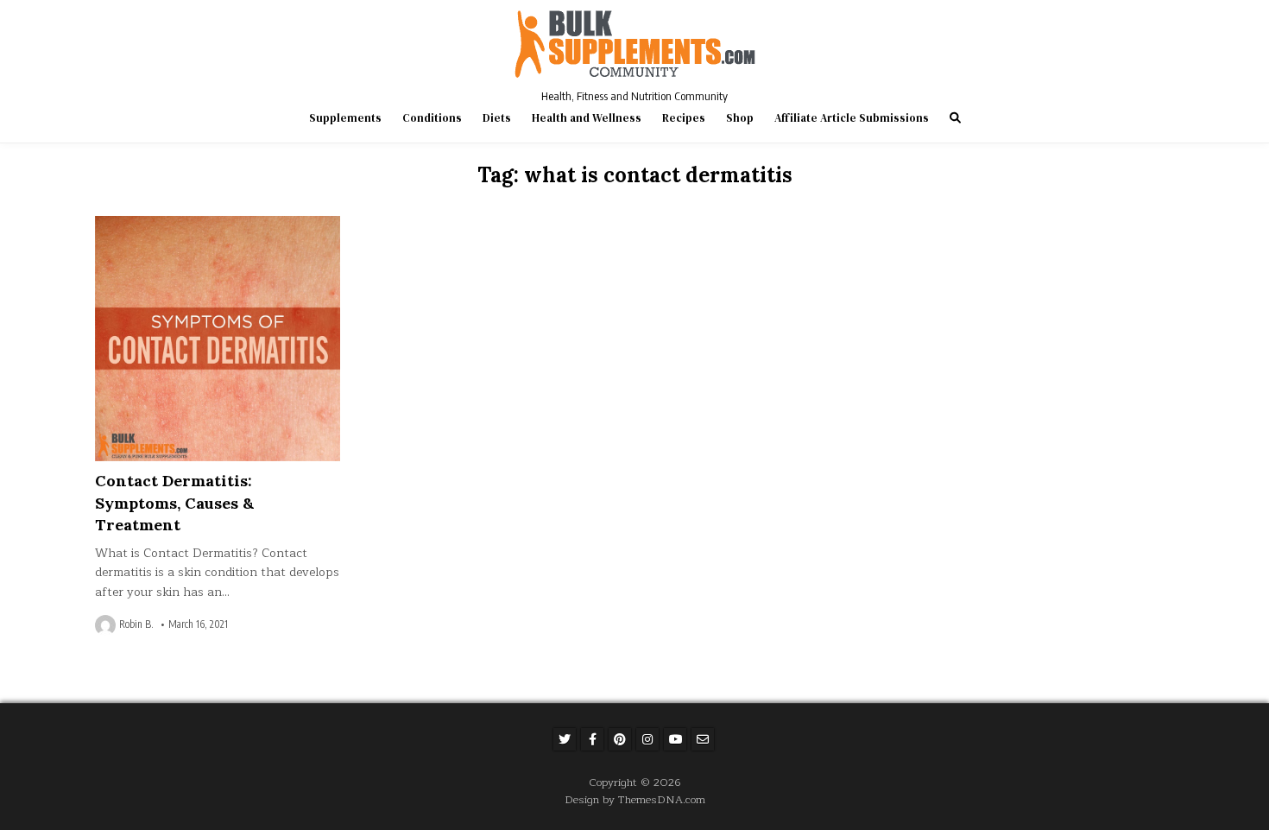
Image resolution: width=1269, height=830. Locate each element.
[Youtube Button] (675, 739)
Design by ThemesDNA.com (635, 799)
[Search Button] (955, 118)
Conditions (432, 118)
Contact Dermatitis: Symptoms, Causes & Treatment (174, 502)
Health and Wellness (586, 118)
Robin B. (136, 624)
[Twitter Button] (564, 739)
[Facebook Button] (592, 739)
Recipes (683, 118)
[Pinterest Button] (620, 739)
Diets (497, 118)
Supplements (345, 118)
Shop (740, 118)
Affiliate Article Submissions (851, 118)
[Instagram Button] (647, 739)
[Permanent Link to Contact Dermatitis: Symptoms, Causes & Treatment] (217, 338)
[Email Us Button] (702, 739)
